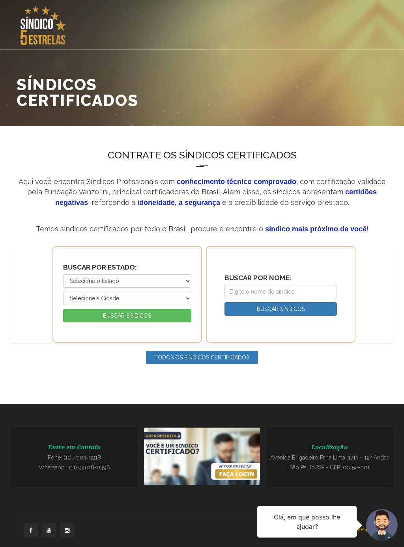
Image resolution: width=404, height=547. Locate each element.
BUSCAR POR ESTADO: (100, 267)
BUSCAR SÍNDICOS (127, 316)
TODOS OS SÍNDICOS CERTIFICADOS (201, 357)
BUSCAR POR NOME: (258, 278)
